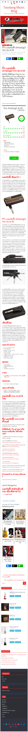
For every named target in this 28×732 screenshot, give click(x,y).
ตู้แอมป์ (3, 704)
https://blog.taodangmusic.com (14, 467)
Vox (8, 45)
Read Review (18, 596)
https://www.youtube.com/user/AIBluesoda (12, 471)
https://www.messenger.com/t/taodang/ (11, 442)
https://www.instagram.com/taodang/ (10, 454)
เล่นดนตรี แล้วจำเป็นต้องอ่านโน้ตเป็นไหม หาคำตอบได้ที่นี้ (13, 576)
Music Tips (4, 679)
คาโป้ (3, 714)
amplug (3, 53)
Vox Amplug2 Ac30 (19, 53)
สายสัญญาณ (4, 708)
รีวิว (11, 45)
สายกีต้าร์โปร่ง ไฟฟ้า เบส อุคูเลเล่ (8, 710)
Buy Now (12, 596)
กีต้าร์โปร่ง (4, 700)
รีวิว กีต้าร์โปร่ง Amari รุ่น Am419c (8, 662)
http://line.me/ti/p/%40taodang (12, 446)
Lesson (3, 681)
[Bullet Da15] (5, 615)
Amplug (4, 45)
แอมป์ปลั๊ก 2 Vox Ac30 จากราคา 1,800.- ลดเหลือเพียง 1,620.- (14, 376)
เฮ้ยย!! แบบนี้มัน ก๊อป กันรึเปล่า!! (7, 658)
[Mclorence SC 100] (5, 638)
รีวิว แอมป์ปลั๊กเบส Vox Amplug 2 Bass (15, 580)
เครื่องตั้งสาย (4, 706)
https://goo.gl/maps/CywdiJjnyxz (9, 479)
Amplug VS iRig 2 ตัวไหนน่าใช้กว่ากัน (8, 664)
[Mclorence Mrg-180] (5, 627)
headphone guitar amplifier (11, 53)
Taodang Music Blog (14, 9)
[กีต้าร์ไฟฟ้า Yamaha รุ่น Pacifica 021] (5, 592)
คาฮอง (3, 716)
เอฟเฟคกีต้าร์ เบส (5, 712)
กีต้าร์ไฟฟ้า (4, 702)
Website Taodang (5, 690)
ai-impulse (14, 52)
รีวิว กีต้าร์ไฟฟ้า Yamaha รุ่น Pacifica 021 (9, 660)
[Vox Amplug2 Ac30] (10, 118)
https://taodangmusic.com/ (9, 450)
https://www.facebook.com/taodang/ (10, 459)
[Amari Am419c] (5, 604)
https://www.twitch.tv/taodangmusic (10, 463)
